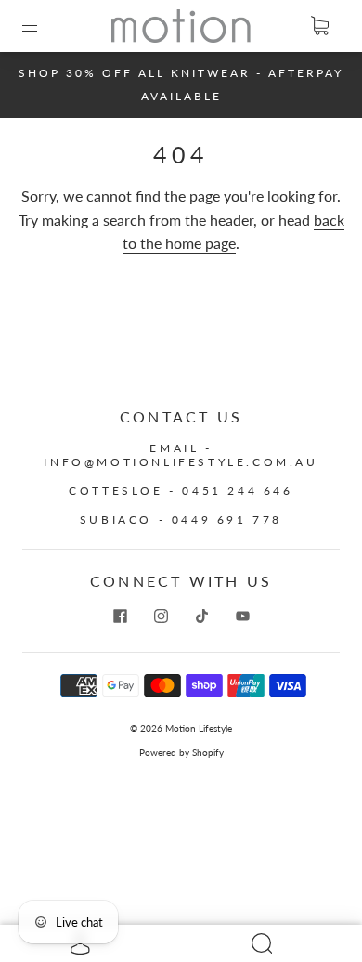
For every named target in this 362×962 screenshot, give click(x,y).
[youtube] (242, 616)
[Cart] (319, 26)
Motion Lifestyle (198, 728)
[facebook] (119, 616)
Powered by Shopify (181, 752)
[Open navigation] (42, 26)
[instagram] (160, 616)
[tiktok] (201, 616)
